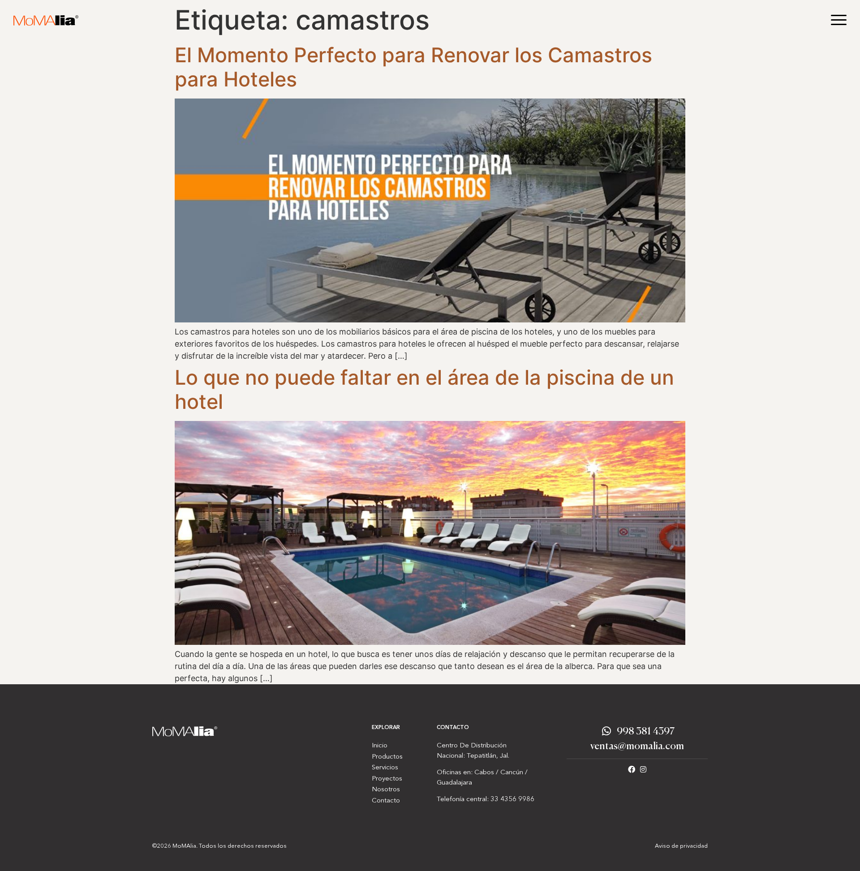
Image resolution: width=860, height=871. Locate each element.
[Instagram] (643, 769)
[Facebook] (631, 769)
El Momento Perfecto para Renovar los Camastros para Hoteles (413, 67)
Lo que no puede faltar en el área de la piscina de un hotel (424, 389)
